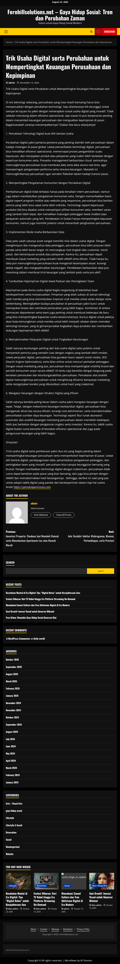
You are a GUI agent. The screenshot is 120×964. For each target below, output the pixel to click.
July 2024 (10, 739)
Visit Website (41, 514)
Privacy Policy (83, 929)
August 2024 (12, 731)
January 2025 (12, 695)
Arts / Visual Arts (14, 803)
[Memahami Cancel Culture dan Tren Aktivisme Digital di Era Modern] (73, 881)
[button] (6, 31)
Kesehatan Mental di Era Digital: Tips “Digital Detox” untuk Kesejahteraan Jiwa (43, 593)
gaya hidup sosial (14, 810)
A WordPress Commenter (18, 638)
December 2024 (13, 703)
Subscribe (109, 31)
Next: (91, 536)
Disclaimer (68, 929)
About (33, 929)
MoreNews (71, 960)
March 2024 (11, 768)
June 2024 (11, 746)
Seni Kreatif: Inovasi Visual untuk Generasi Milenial (30, 611)
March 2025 (11, 681)
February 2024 (13, 775)
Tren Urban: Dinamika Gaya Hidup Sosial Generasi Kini (31, 617)
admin (11, 82)
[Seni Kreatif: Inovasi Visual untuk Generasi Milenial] (101, 881)
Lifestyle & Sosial (14, 825)
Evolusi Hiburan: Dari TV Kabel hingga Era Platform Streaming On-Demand (40, 599)
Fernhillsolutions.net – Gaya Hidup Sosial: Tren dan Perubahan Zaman (60, 15)
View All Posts (63, 514)
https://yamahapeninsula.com (32, 487)
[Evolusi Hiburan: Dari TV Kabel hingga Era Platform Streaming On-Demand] (46, 881)
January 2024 (12, 782)
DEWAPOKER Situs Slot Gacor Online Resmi (17, 949)
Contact (43, 929)
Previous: (32, 538)
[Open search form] (91, 31)
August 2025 (12, 674)
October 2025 (12, 659)
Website (9, 854)
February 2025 (13, 688)
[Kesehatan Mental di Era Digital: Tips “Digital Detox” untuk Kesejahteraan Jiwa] (18, 881)
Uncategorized (12, 847)
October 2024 (12, 717)
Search (10, 562)
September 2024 (14, 724)
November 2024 (13, 710)
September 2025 (14, 667)
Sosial (8, 839)
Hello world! (39, 638)
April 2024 (11, 760)
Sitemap (55, 929)
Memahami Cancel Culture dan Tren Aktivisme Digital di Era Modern (38, 605)
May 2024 (10, 753)
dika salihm (13, 909)
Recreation (11, 832)
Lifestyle (10, 818)
